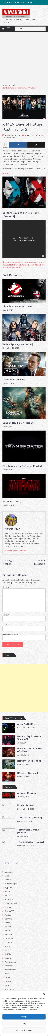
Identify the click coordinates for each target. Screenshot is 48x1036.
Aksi (7, 876)
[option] (30, 2)
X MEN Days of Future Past (19, 265)
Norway (8, 958)
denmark (9, 899)
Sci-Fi (7, 977)
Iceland (8, 927)
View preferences (24, 1030)
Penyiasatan (10, 962)
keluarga (9, 938)
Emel (5, 624)
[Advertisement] (24, 59)
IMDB (5, 173)
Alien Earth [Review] (28, 724)
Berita (7, 895)
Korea (7, 946)
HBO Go (8, 919)
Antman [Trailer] (11, 501)
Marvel (8, 950)
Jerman (8, 934)
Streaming (9, 989)
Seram (8, 985)
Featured (9, 262)
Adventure (10, 872)
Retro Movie (10, 970)
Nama (5, 615)
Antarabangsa (11, 884)
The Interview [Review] (30, 842)
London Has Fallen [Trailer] (18, 423)
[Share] (18, 145)
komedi (8, 942)
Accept (24, 1017)
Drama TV (9, 911)
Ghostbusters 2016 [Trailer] (17, 306)
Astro (7, 891)
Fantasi (8, 915)
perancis (9, 966)
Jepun (7, 931)
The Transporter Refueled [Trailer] (22, 466)
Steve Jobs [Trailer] (13, 379)
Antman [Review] (27, 793)
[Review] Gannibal (27, 773)
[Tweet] (36, 145)
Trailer (37, 135)
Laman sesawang (10, 634)
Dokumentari (11, 903)
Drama (8, 907)
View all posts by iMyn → (16, 551)
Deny (24, 1023)
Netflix (8, 954)
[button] (44, 994)
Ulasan (6, 587)
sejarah (8, 981)
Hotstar (8, 923)
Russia (7, 974)
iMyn (27, 135)
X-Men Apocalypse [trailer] (17, 344)
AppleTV (9, 887)
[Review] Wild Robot (23, 2)
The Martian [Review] (29, 817)
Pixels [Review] (26, 805)
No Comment (8, 138)
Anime (8, 880)
